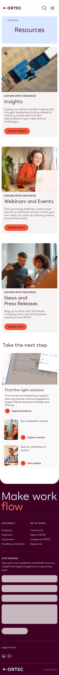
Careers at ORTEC (40, 539)
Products (7, 530)
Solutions (7, 535)
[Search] (44, 8)
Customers (8, 539)
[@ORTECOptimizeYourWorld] (9, 656)
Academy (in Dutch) (13, 544)
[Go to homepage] (12, 8)
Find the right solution (24, 390)
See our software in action (33, 448)
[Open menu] (52, 8)
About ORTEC (38, 535)
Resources (36, 544)
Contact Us (36, 530)
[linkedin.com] (4, 656)
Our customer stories (34, 421)
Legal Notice (9, 647)
